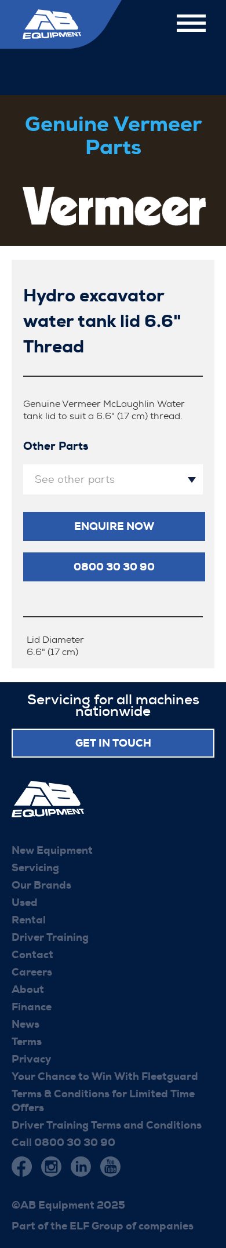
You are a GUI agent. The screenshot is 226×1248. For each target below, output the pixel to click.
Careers (32, 972)
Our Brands (41, 885)
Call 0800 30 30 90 (63, 1142)
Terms (27, 1042)
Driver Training (50, 937)
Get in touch (113, 743)
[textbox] (113, 479)
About (28, 989)
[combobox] (113, 479)
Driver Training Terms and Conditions (107, 1125)
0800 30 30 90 (114, 567)
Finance (32, 1007)
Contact (32, 955)
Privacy (31, 1059)
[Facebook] (22, 1166)
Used (25, 902)
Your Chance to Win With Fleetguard (105, 1076)
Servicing (35, 868)
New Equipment (52, 850)
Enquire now (114, 526)
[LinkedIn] (81, 1166)
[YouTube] (110, 1166)
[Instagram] (51, 1166)
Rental (29, 920)
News (25, 1024)
